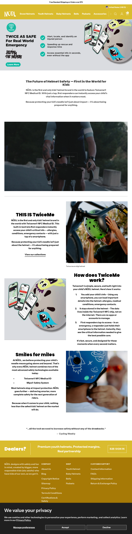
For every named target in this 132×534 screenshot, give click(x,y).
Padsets (70, 483)
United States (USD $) (117, 7)
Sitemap (45, 483)
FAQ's (93, 474)
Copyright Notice (50, 478)
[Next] (111, 14)
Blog (43, 474)
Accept (65, 527)
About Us (46, 469)
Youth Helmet (73, 469)
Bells (68, 478)
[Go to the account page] (120, 14)
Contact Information (101, 469)
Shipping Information (102, 478)
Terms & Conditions (51, 493)
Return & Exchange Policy (104, 483)
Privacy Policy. (23, 520)
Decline (107, 527)
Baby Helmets (73, 474)
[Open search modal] (115, 14)
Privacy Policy (48, 488)
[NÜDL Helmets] (10, 14)
